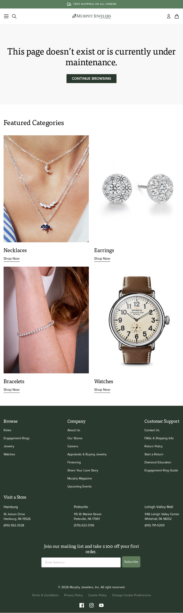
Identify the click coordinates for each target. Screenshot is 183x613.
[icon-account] (168, 16)
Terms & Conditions (45, 595)
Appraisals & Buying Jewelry (87, 454)
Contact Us (152, 430)
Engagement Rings (17, 438)
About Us (73, 430)
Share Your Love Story (82, 470)
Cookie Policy (97, 595)
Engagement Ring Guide (161, 470)
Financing (74, 462)
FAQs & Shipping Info (159, 438)
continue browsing (91, 78)
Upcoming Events (79, 486)
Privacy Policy (73, 595)
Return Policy (153, 446)
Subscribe (131, 562)
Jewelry (9, 446)
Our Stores (75, 438)
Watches (9, 454)
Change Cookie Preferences (131, 595)
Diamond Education (157, 462)
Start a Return (153, 454)
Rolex (7, 430)
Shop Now (12, 258)
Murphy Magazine (79, 478)
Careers (72, 446)
